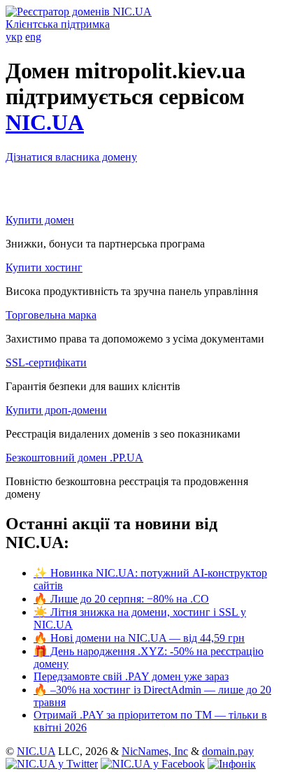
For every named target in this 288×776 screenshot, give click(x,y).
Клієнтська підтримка (58, 24)
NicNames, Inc (155, 751)
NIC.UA (45, 122)
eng (33, 37)
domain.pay (228, 751)
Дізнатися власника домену (71, 157)
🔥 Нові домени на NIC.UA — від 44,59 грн (139, 638)
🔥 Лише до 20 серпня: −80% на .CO (121, 599)
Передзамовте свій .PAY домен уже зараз (131, 676)
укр (14, 37)
